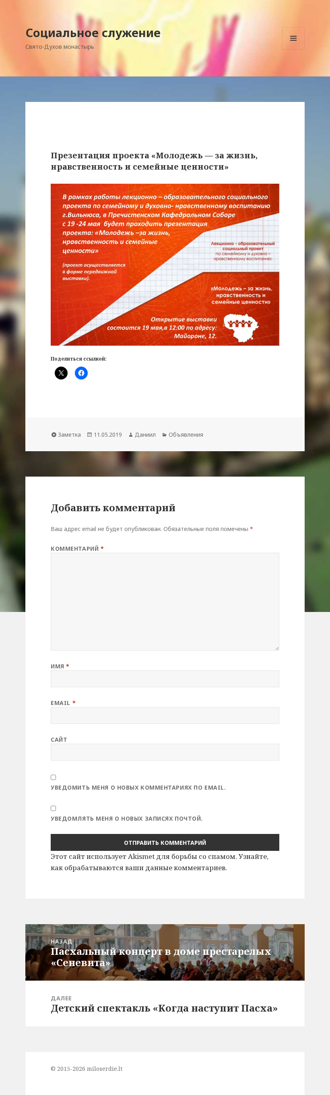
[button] (165, 264)
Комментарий (77, 548)
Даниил (145, 434)
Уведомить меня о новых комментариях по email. (138, 787)
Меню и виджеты (294, 49)
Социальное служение (93, 32)
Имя (60, 666)
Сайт (59, 739)
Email (63, 703)
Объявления (186, 434)
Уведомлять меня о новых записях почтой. (127, 818)
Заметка (69, 434)
